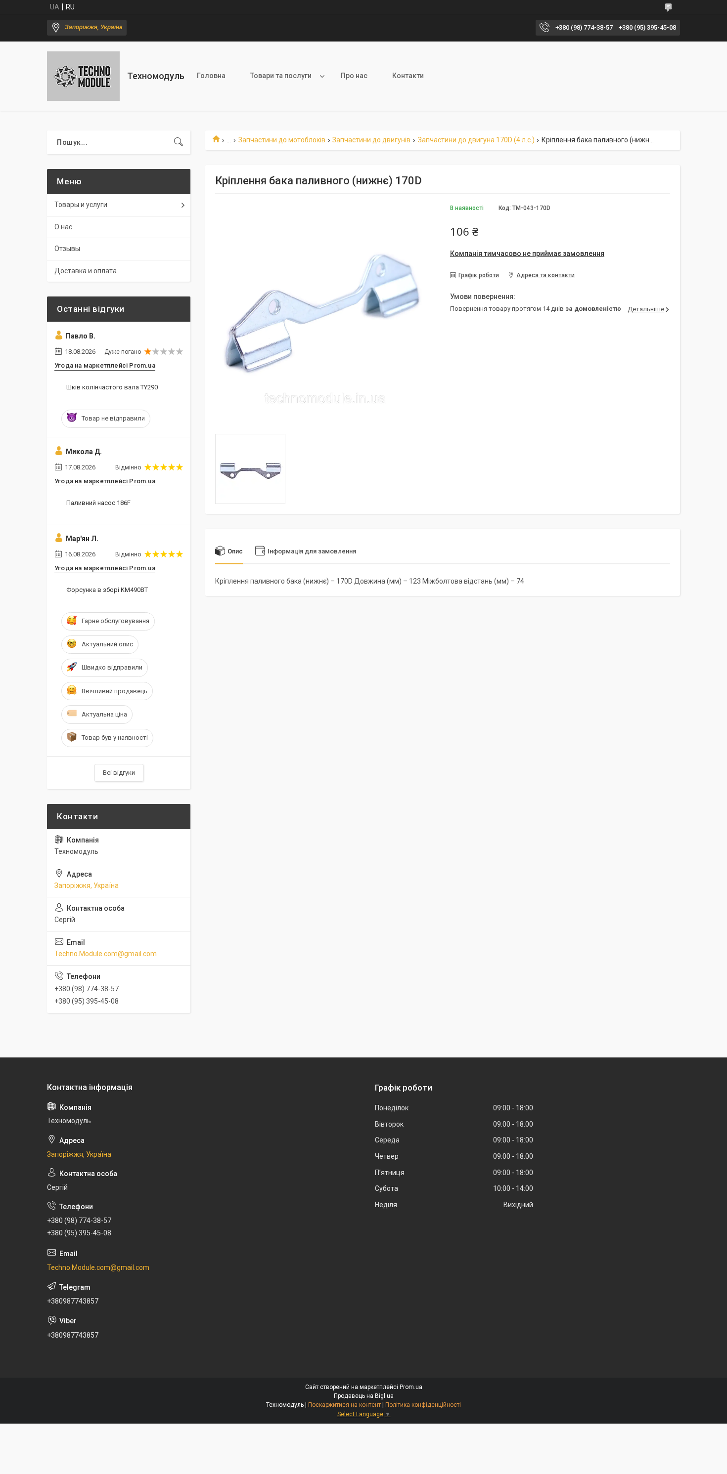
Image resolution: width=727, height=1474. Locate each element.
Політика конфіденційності (423, 1404)
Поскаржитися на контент (344, 1404)
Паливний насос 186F (98, 502)
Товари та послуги (281, 76)
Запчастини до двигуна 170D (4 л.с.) (476, 140)
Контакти (408, 76)
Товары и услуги (80, 205)
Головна (211, 76)
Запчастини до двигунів (371, 140)
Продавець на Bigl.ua (364, 1395)
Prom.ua (411, 1387)
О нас (63, 227)
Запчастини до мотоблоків (281, 140)
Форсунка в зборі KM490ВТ (107, 589)
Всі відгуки (119, 772)
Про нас (354, 76)
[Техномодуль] (83, 76)
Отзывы (67, 249)
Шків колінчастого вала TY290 (112, 387)
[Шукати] (178, 142)
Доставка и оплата (85, 271)
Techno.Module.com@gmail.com (105, 954)
